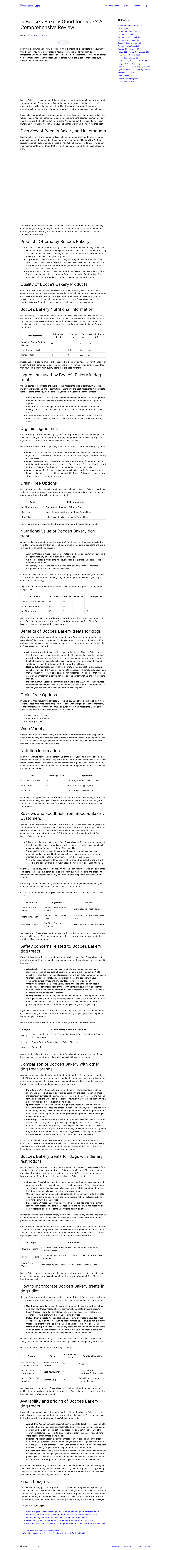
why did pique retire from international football (41, 1531)
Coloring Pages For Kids (129, 37)
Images (137, 6)
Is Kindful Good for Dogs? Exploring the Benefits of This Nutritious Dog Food (61, 1514)
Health (135, 49)
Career (123, 28)
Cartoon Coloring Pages (129, 31)
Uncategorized (125, 76)
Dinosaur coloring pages (129, 40)
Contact (139, 1546)
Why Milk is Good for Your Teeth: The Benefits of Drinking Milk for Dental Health (54, 1533)
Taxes (135, 70)
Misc (136, 55)
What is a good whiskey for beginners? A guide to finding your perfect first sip (62, 1512)
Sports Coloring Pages (139, 67)
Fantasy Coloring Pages (128, 46)
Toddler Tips (126, 73)
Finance (123, 49)
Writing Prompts (126, 82)
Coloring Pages (112, 6)
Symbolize (124, 70)
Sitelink (147, 1546)
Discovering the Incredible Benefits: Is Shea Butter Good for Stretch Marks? (61, 1520)
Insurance (143, 52)
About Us (116, 1546)
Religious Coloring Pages (129, 64)
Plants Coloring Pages (128, 61)
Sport (122, 67)
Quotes (126, 6)
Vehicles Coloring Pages (128, 79)
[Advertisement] (63, 81)
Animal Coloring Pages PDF (130, 25)
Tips (146, 6)
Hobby (122, 52)
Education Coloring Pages (129, 43)
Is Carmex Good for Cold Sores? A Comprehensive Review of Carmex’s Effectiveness (65, 1523)
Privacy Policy (127, 1546)
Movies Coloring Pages (128, 58)
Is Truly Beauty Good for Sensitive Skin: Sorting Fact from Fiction (56, 1518)
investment (124, 55)
